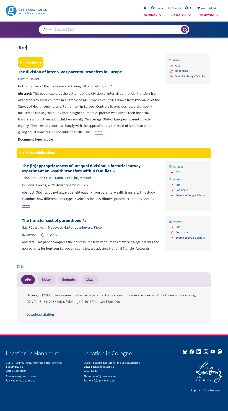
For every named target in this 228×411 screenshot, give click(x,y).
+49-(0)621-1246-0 (26, 376)
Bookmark (181, 71)
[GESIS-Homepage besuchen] (27, 10)
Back (22, 47)
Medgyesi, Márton (61, 227)
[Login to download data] (146, 8)
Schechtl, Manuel (78, 178)
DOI (178, 172)
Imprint (196, 390)
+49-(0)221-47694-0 (104, 376)
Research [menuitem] (178, 15)
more (99, 132)
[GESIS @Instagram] (206, 351)
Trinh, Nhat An (32, 178)
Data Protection (212, 390)
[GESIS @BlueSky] (186, 351)
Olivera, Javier (28, 79)
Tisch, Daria (54, 178)
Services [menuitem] (150, 15)
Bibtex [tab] (46, 279)
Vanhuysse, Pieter (90, 227)
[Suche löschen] (178, 29)
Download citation (40, 314)
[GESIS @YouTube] (213, 351)
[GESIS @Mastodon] (219, 351)
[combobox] (114, 30)
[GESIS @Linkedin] (199, 351)
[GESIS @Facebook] (192, 351)
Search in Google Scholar (190, 76)
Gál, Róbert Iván (34, 227)
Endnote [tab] (68, 279)
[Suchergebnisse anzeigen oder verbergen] (184, 29)
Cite (177, 65)
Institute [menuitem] (207, 15)
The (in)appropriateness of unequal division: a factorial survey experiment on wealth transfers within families (81, 168)
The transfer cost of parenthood (52, 221)
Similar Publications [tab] (39, 153)
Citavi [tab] (90, 279)
